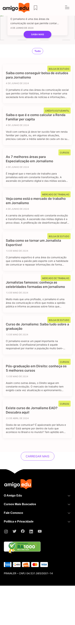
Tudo (37, 51)
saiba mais (37, 34)
